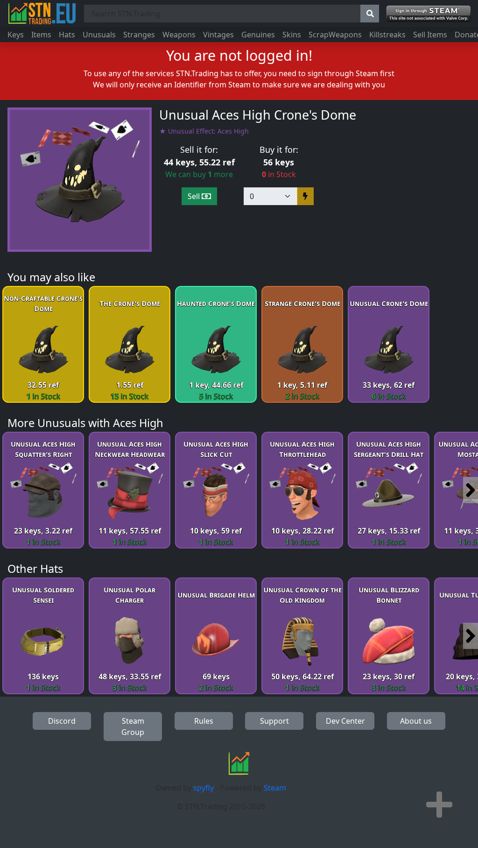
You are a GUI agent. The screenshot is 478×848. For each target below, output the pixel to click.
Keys (15, 34)
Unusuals (99, 34)
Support (274, 721)
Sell (195, 196)
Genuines (258, 34)
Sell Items (430, 34)
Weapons (179, 34)
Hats (67, 34)
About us (416, 721)
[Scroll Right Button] (470, 490)
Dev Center (345, 721)
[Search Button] (369, 13)
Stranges (139, 34)
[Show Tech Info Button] (439, 804)
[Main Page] (42, 13)
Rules (203, 721)
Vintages (218, 34)
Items (41, 34)
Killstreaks (387, 34)
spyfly (203, 788)
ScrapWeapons (335, 34)
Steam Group (132, 726)
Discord (62, 721)
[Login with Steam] (429, 14)
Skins (291, 34)
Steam (275, 788)
